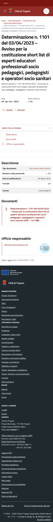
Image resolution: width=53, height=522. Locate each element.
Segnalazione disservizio (11, 460)
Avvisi (4, 397)
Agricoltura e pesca (9, 326)
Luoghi (4, 409)
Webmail (5, 488)
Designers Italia (44, 516)
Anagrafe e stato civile (10, 334)
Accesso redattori (44, 519)
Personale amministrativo (12, 315)
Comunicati (6, 393)
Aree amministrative (10, 299)
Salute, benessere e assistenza (14, 370)
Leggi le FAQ (6, 452)
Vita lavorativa (7, 381)
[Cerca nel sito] (46, 11)
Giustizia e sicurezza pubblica (13, 358)
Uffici (3, 303)
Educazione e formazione (11, 354)
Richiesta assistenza (9, 464)
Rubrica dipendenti (9, 496)
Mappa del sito (7, 505)
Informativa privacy (9, 472)
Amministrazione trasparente (13, 468)
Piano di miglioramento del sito (37, 505)
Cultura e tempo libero (10, 350)
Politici (4, 311)
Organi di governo (8, 295)
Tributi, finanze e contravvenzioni (15, 373)
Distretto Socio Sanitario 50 (16, 244)
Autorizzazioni (7, 342)
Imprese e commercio (10, 362)
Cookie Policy (6, 476)
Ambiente (5, 330)
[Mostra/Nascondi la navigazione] (4, 10)
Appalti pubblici (7, 338)
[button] (7, 3)
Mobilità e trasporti (9, 366)
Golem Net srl (46, 513)
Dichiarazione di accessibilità (13, 484)
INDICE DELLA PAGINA (11, 128)
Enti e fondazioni (8, 307)
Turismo (4, 377)
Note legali (5, 480)
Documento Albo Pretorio (40, 168)
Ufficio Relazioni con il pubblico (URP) (16, 435)
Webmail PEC (7, 492)
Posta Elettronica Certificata (13, 441)
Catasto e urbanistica (10, 346)
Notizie (4, 389)
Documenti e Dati (8, 319)
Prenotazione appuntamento (13, 456)
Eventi (4, 413)
